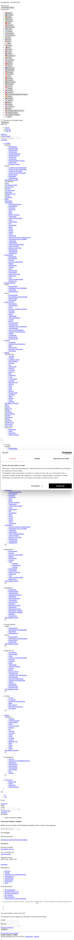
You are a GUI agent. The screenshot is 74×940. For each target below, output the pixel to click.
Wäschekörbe (12, 600)
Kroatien (9, 49)
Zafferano (11, 401)
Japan (9, 43)
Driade (10, 724)
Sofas (10, 211)
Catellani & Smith (13, 359)
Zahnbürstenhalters (14, 598)
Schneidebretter (13, 328)
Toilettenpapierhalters (14, 595)
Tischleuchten (12, 152)
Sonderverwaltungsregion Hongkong (17, 94)
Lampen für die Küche (15, 171)
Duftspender (12, 276)
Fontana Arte (12, 366)
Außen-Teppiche (13, 246)
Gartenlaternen (12, 251)
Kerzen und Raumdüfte (15, 262)
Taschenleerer (12, 272)
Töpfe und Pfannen (14, 318)
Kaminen (11, 260)
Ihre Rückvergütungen (11, 893)
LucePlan (11, 380)
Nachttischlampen (13, 155)
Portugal (9, 78)
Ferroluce (11, 363)
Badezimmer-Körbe (14, 605)
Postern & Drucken (14, 274)
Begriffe (36, 936)
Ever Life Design (13, 726)
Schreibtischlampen (14, 153)
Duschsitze (11, 603)
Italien (9, 41)
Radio (10, 345)
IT (8, 127)
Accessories (12, 342)
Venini (10, 400)
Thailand (9, 104)
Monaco (9, 66)
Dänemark (10, 25)
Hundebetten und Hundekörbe (17, 288)
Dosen (10, 314)
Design (10, 431)
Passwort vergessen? (7, 927)
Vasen (10, 277)
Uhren (10, 269)
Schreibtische (12, 225)
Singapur (9, 88)
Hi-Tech (10, 698)
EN (9, 129)
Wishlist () (4, 134)
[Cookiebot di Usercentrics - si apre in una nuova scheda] (63, 453)
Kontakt (10, 773)
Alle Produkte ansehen (11, 180)
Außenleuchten (13, 178)
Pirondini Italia (12, 393)
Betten (10, 213)
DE (9, 131)
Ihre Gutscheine (9, 897)
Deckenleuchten (13, 148)
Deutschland (10, 27)
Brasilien (9, 19)
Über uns (11, 759)
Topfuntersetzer (13, 325)
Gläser (10, 307)
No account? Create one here (9, 933)
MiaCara (11, 384)
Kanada (9, 45)
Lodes (10, 377)
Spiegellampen (12, 174)
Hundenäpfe (12, 290)
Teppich (10, 232)
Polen (9, 76)
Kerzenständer (12, 270)
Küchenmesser (12, 337)
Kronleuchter (12, 162)
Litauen (9, 57)
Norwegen (10, 72)
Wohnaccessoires (13, 435)
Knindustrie (12, 375)
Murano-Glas (12, 281)
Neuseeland (10, 68)
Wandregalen (12, 216)
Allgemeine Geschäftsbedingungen (19, 761)
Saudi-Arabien (11, 82)
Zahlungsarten (12, 766)
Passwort (3, 924)
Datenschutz (12, 762)
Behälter (11, 263)
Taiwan (9, 102)
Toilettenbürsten (13, 593)
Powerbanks (12, 351)
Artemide (11, 356)
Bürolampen (12, 176)
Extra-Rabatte (12, 769)
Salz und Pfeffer (13, 323)
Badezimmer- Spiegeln (15, 610)
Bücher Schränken (14, 215)
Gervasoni (11, 370)
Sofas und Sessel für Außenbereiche (19, 237)
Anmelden (4, 803)
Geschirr (11, 319)
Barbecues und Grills (14, 248)
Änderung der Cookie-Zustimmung (15, 898)
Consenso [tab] (12, 458)
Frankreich (10, 33)
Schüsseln (11, 312)
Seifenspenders (13, 602)
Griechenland (11, 35)
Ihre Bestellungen (10, 890)
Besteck (10, 321)
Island (9, 39)
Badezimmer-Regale (14, 609)
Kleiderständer (12, 206)
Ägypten (9, 13)
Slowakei (9, 90)
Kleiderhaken (12, 607)
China (9, 23)
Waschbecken (12, 616)
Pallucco (11, 391)
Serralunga (11, 394)
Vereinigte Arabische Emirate (15, 110)
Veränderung (5, 122)
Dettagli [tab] (37, 458)
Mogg (10, 386)
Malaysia (9, 62)
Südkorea (10, 100)
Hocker (10, 229)
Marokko (9, 64)
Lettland (9, 53)
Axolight (11, 358)
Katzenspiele (12, 300)
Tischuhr (15, 567)
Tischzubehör (12, 304)
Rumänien (10, 80)
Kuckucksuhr (16, 565)
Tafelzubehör (12, 316)
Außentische (12, 241)
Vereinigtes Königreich (13, 114)
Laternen (11, 267)
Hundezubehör (13, 286)
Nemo (10, 387)
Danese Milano (13, 361)
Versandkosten (12, 768)
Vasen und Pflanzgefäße (15, 279)
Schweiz (9, 86)
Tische (10, 234)
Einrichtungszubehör (14, 204)
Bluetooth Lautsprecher (15, 349)
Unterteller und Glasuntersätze (17, 326)
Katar (8, 47)
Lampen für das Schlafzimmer (17, 169)
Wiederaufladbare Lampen (16, 160)
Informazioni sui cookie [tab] (61, 458)
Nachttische (12, 209)
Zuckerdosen (12, 335)
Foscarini (11, 368)
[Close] (1, 440)
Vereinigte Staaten (12, 112)
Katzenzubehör (13, 295)
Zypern (9, 117)
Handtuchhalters (13, 591)
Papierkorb (11, 208)
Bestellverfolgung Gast (12, 891)
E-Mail (3, 920)
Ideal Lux (11, 372)
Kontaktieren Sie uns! (7, 849)
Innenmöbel (8, 201)
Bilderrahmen (12, 265)
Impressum (4, 864)
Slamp (10, 396)
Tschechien (10, 106)
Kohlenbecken (12, 249)
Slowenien (10, 92)
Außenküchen (12, 253)
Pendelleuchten (13, 150)
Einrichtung (12, 433)
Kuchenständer (13, 305)
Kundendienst (5, 2)
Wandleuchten (12, 147)
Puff (9, 223)
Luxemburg (10, 60)
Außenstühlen (12, 243)
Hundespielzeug (13, 291)
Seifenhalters (12, 596)
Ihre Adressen (9, 895)
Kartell (10, 734)
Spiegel (10, 230)
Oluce (10, 389)
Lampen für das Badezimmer (17, 173)
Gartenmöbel (9, 202)
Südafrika (10, 98)
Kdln (10, 373)
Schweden (10, 84)
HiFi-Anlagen (12, 347)
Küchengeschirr (13, 339)
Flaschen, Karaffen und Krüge (17, 309)
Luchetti (10, 740)
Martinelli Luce (13, 382)
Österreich (10, 74)
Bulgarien (10, 21)
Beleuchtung (12, 429)
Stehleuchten (12, 157)
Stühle (10, 227)
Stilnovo (11, 398)
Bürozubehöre (12, 258)
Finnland (9, 31)
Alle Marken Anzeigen (11, 403)
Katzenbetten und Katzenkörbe (17, 297)
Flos (9, 365)
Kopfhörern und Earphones (16, 344)
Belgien (9, 17)
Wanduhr (15, 563)
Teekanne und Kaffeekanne (16, 332)
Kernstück (11, 311)
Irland (8, 37)
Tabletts (10, 333)
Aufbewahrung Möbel (15, 218)
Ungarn (9, 108)
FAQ (10, 771)
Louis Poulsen (12, 379)
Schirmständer (12, 222)
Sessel (10, 220)
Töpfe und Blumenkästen (16, 244)
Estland (9, 29)
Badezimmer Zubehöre (15, 612)
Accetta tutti (60, 486)
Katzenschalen (12, 298)
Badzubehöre (12, 256)
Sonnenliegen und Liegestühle (17, 239)
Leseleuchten (12, 159)
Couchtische (12, 236)
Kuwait (9, 51)
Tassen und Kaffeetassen (16, 330)
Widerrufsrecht (12, 764)
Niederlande (10, 70)
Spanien (9, 96)
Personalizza (35, 486)
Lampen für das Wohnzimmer (17, 167)
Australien (10, 15)
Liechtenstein (11, 55)
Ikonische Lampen (14, 164)
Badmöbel (11, 614)
